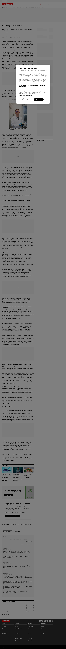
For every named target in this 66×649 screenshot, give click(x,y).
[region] (33, 84)
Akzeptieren (38, 99)
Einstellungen (28, 99)
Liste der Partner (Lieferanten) (25, 95)
